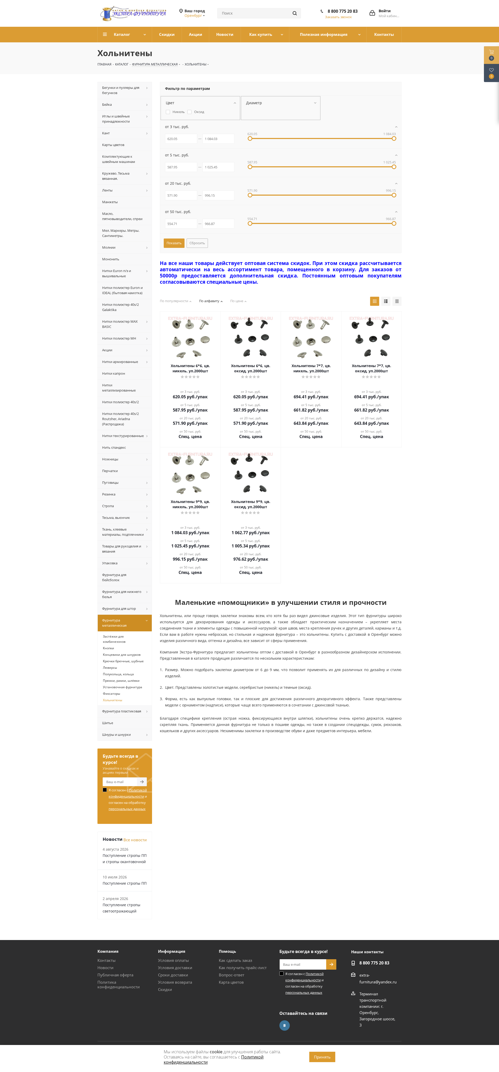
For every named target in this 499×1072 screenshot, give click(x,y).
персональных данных (127, 808)
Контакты (106, 960)
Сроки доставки (173, 974)
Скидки (165, 989)
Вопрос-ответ (231, 974)
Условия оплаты (173, 960)
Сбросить (197, 243)
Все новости (135, 839)
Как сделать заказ (235, 960)
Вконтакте (284, 1025)
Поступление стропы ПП (125, 883)
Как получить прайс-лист (243, 967)
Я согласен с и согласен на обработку (128, 799)
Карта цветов (231, 982)
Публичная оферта (115, 974)
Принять (322, 1057)
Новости (105, 967)
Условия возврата (175, 982)
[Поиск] (294, 13)
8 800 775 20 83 (343, 11)
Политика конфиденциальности (118, 984)
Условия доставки (175, 967)
